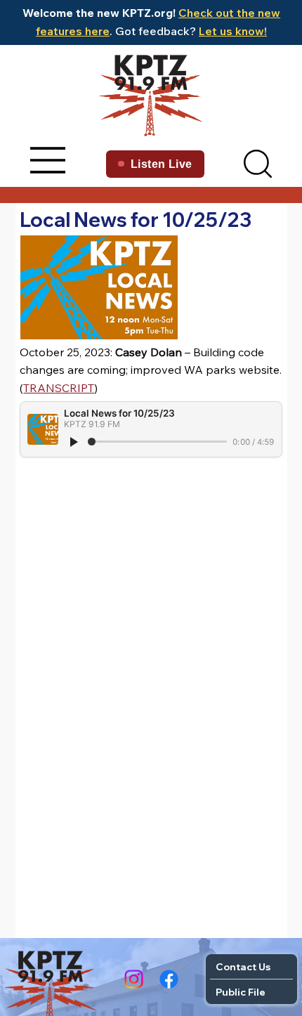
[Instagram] (134, 979)
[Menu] (48, 160)
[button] (258, 164)
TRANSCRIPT (58, 388)
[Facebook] (169, 979)
